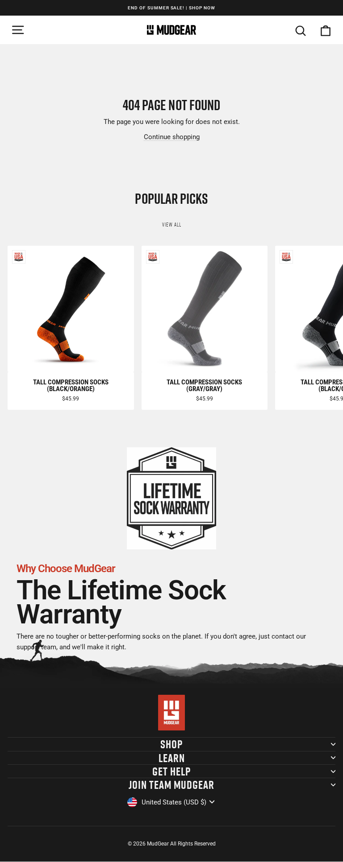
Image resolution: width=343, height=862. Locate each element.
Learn (172, 757)
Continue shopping (172, 137)
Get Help (171, 771)
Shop (171, 744)
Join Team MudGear (171, 784)
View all (171, 224)
